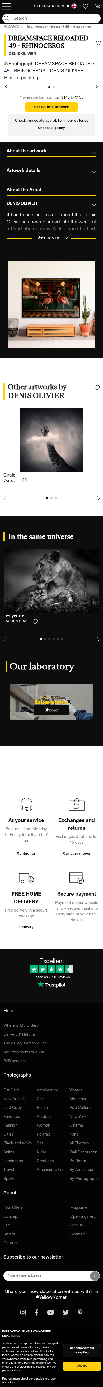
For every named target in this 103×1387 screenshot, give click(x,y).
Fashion (10, 1126)
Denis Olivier (14, 481)
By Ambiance (81, 1170)
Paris (73, 1135)
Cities (8, 1135)
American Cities (50, 1170)
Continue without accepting (82, 1350)
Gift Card (11, 1090)
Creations (45, 1161)
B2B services (15, 1061)
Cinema (76, 1126)
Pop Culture (80, 1108)
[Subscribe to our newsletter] (95, 1276)
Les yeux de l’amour (23, 617)
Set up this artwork (51, 107)
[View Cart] (97, 6)
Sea (40, 1143)
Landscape (13, 1161)
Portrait (43, 1135)
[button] (6, 87)
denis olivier (22, 54)
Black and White (17, 1143)
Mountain (77, 1099)
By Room (77, 1161)
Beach (42, 1108)
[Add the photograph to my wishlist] (98, 43)
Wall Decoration (83, 1152)
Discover (52, 710)
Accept (82, 1365)
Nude (41, 1152)
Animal (9, 1152)
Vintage (76, 1090)
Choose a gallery (51, 128)
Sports (9, 1179)
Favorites (11, 1117)
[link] (52, 6)
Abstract (44, 1117)
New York (77, 1117)
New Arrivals (14, 1099)
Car (40, 1099)
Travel (8, 1170)
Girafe (9, 476)
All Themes (79, 1143)
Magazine (78, 1208)
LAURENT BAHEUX (19, 621)
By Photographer (84, 1179)
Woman (43, 1126)
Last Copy (12, 1108)
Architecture (47, 1090)
